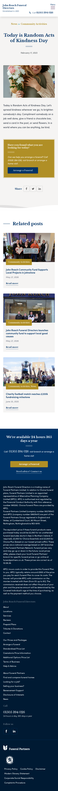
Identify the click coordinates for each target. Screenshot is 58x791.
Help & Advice (9, 665)
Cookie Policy (26, 768)
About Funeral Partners (14, 673)
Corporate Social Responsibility (19, 778)
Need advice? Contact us (29, 471)
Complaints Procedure (14, 782)
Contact (7, 632)
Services (7, 615)
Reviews (7, 619)
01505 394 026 (44, 12)
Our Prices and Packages (15, 639)
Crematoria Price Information (17, 652)
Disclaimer (40, 768)
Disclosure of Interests (13, 694)
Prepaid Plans (9, 624)
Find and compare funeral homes (18, 677)
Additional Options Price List (16, 657)
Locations (7, 611)
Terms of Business (11, 661)
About (6, 606)
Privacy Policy (11, 768)
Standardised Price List (14, 648)
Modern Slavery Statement (16, 773)
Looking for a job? (11, 681)
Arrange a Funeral (23, 170)
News (5, 698)
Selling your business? (13, 685)
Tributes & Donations (13, 628)
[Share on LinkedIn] (40, 189)
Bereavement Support (13, 690)
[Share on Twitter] (33, 189)
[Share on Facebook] (26, 189)
